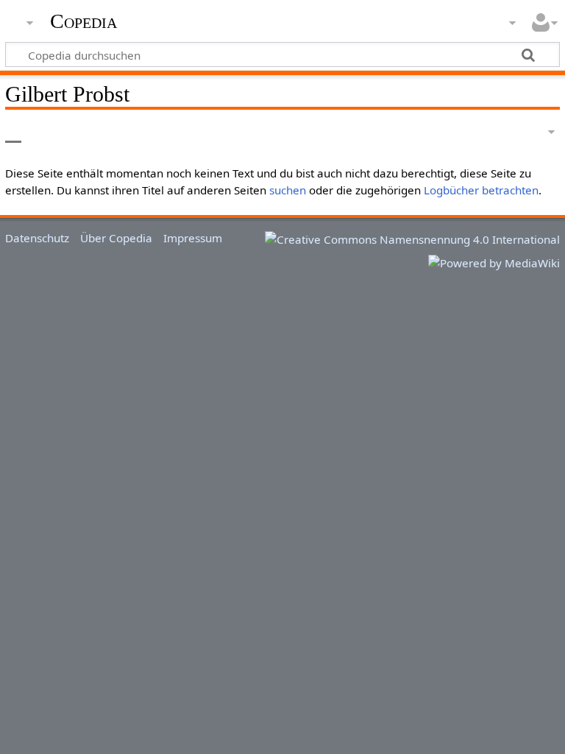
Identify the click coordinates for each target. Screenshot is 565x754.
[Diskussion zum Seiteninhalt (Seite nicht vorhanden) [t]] (46, 132)
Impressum (192, 237)
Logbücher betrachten (481, 190)
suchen (287, 190)
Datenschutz (37, 237)
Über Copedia (116, 237)
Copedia (83, 21)
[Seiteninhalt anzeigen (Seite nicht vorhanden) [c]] (13, 132)
